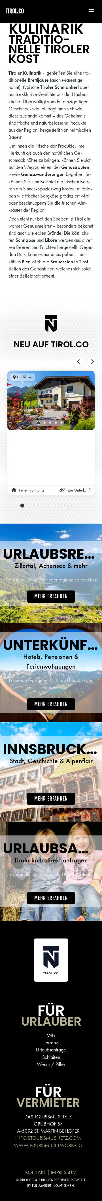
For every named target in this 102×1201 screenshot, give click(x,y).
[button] (88, 11)
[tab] (39, 423)
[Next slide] (92, 362)
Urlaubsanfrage (51, 1049)
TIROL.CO (15, 11)
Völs (51, 1035)
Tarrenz (51, 1042)
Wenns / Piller (51, 1064)
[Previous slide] (78, 362)
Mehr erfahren (51, 596)
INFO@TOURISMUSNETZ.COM (48, 1138)
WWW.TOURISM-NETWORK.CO (48, 1145)
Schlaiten (51, 1057)
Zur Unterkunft (79, 490)
